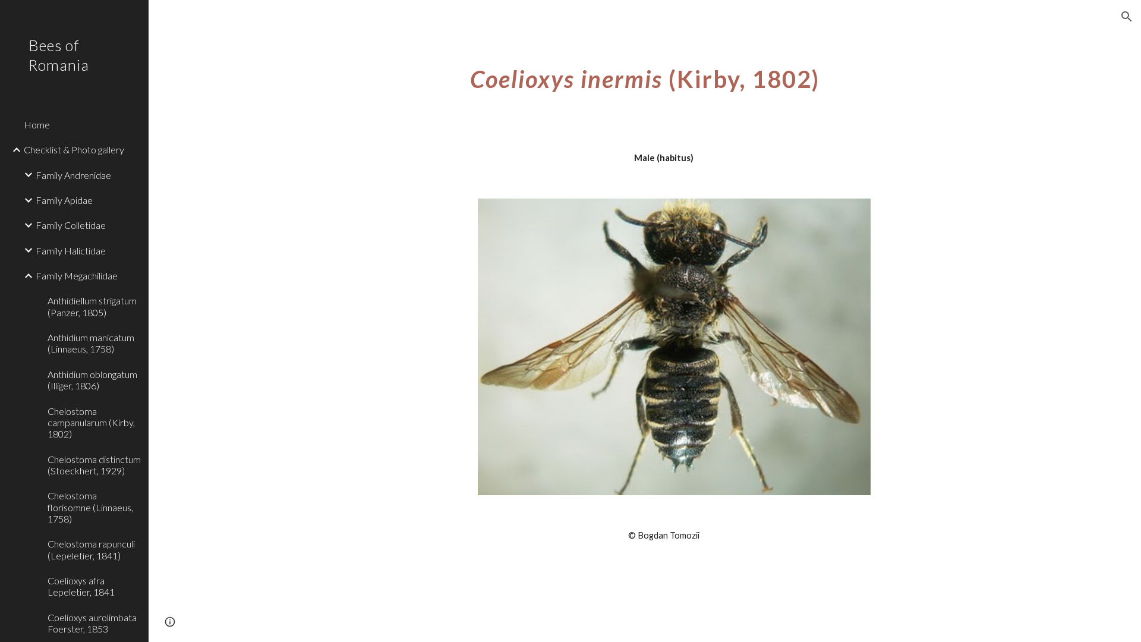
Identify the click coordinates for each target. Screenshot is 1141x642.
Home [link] (37, 124)
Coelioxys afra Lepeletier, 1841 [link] (81, 586)
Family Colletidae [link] (71, 225)
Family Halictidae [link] (71, 250)
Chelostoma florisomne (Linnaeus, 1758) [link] (90, 507)
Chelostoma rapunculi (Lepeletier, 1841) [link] (91, 549)
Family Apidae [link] (64, 200)
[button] (1126, 16)
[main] (645, 74)
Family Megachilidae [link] (77, 275)
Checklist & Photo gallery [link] (74, 149)
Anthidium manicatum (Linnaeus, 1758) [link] (91, 343)
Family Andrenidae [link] (73, 175)
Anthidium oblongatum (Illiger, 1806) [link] (92, 380)
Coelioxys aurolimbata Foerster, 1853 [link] (92, 623)
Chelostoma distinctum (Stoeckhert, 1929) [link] (94, 465)
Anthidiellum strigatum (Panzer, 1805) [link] (92, 306)
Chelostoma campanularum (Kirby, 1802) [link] (91, 422)
